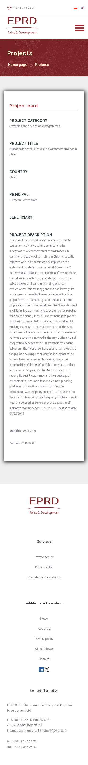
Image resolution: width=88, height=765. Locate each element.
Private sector (44, 557)
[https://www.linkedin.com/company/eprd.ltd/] (41, 669)
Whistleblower (44, 649)
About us (44, 628)
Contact (44, 659)
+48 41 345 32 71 (23, 7)
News (44, 618)
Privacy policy (44, 638)
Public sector (44, 567)
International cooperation (44, 577)
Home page (17, 65)
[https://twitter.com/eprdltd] (46, 669)
